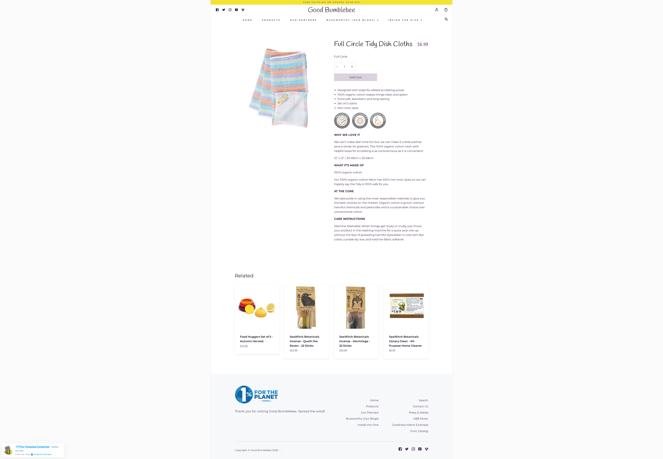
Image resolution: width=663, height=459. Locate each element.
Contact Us (420, 406)
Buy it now (402, 77)
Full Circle (340, 56)
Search (423, 400)
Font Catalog (419, 431)
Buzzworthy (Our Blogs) (351, 20)
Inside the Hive (404, 20)
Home (248, 20)
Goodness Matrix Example (410, 425)
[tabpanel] (282, 87)
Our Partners (303, 20)
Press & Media (418, 412)
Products (271, 20)
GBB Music (420, 418)
